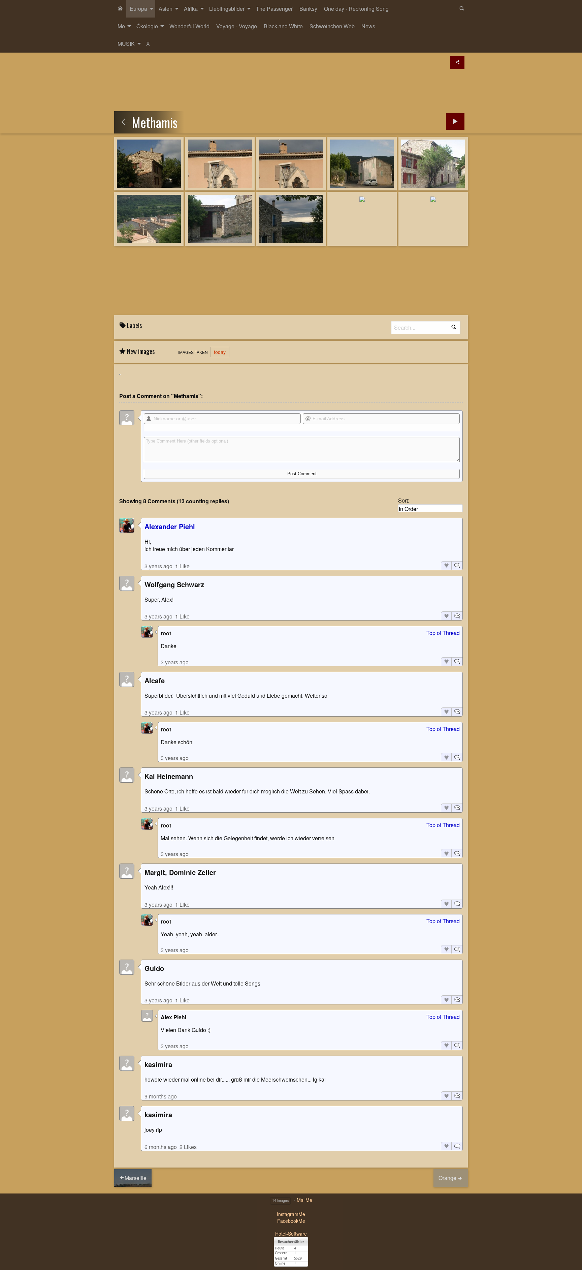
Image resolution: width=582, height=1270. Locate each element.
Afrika (191, 8)
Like (446, 565)
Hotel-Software (291, 1233)
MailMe (304, 1200)
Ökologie (147, 26)
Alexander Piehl (169, 526)
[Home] (120, 9)
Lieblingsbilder (227, 8)
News (368, 26)
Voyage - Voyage (236, 26)
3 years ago (158, 566)
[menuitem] (120, 9)
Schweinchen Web (332, 26)
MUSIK (126, 44)
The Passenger (274, 8)
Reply (456, 565)
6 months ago (160, 1147)
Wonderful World (189, 26)
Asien (165, 8)
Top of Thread (443, 633)
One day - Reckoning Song (356, 8)
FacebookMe (291, 1220)
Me (121, 26)
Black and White (283, 26)
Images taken (193, 352)
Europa (138, 8)
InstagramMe (291, 1214)
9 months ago (160, 1096)
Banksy (308, 8)
